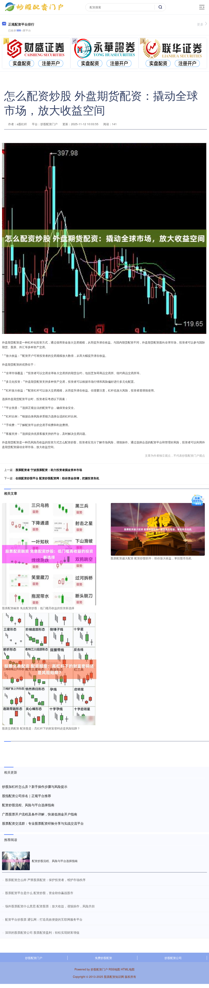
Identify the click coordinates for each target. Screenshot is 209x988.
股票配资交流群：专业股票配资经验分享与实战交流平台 (43, 823)
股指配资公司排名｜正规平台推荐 (26, 795)
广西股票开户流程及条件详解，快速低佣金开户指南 (39, 814)
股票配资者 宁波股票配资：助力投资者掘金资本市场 (49, 470)
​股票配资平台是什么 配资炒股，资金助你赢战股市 (39, 893)
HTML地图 (128, 969)
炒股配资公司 (173, 958)
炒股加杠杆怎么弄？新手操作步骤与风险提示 (34, 786)
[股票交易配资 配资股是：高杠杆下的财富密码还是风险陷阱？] (49, 669)
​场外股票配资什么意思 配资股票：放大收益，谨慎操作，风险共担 (50, 906)
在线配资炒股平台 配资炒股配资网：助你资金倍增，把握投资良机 (57, 478)
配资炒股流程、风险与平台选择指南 (28, 805)
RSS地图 (114, 969)
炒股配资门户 (33, 958)
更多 (200, 24)
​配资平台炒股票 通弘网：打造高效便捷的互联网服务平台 (43, 919)
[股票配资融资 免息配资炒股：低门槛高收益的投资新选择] (49, 554)
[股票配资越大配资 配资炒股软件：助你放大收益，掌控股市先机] (158, 529)
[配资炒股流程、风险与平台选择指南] (16, 861)
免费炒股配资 (103, 958)
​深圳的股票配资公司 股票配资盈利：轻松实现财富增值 (42, 932)
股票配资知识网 (114, 977)
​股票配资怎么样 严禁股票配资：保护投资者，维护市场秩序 (45, 880)
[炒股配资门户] (34, 7)
